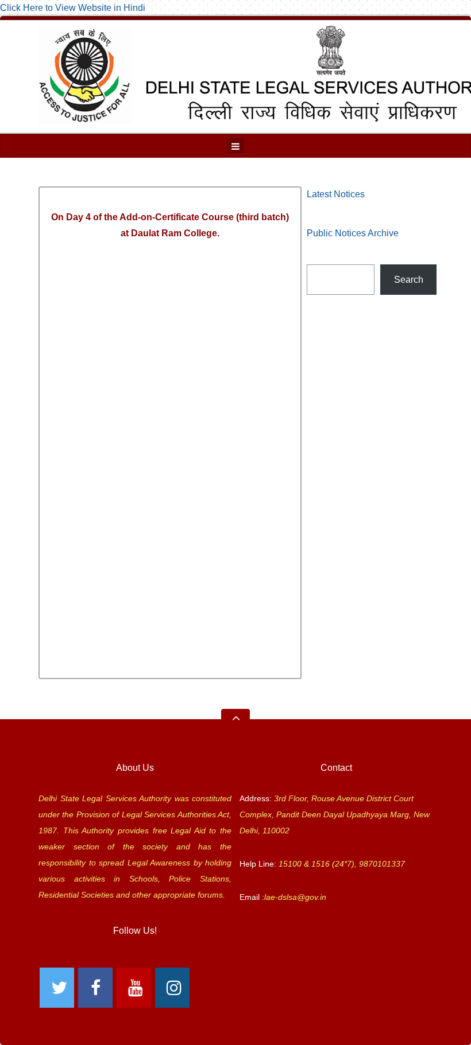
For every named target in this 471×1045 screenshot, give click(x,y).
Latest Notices (336, 194)
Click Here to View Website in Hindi (72, 8)
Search (408, 279)
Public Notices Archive (353, 233)
